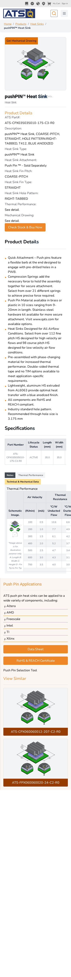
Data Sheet (36, 649)
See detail (12, 210)
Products (20, 24)
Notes (10, 475)
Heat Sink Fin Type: (18, 182)
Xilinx (10, 638)
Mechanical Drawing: (19, 215)
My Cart (56, 3)
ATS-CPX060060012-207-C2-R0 (36, 732)
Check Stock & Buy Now (25, 227)
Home (7, 24)
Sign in (65, 3)
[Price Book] (27, 4)
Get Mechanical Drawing (21, 41)
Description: (13, 128)
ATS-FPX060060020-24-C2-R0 (35, 782)
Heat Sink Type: (16, 149)
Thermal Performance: (20, 204)
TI (8, 632)
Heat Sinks (37, 24)
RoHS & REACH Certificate (36, 661)
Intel (10, 625)
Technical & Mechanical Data (23, 481)
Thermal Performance (30, 475)
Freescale (13, 619)
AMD (10, 612)
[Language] (38, 4)
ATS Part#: (12, 117)
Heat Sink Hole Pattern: (21, 193)
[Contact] (44, 4)
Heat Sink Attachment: (21, 160)
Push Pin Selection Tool (20, 670)
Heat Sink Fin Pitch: (18, 171)
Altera (11, 606)
